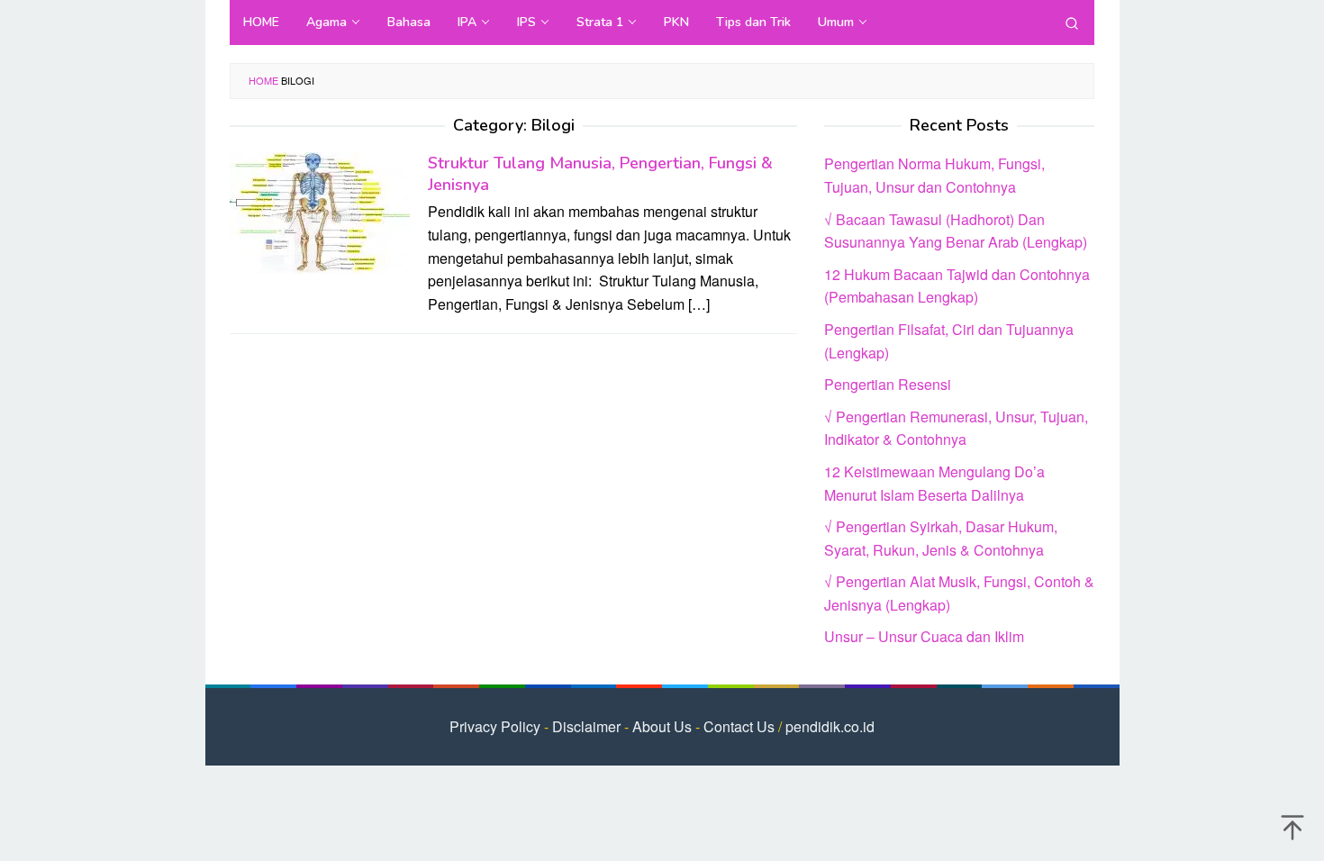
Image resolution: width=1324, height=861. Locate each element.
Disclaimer (586, 726)
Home (263, 80)
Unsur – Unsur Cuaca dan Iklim (924, 636)
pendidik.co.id (830, 726)
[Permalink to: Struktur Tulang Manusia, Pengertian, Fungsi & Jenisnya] (320, 211)
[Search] (1071, 22)
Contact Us (739, 726)
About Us (662, 726)
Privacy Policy (494, 726)
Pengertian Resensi (887, 384)
